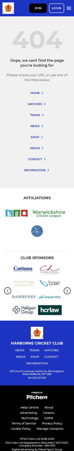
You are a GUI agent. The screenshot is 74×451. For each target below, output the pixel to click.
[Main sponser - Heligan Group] (24, 311)
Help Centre (30, 407)
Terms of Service (24, 423)
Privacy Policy (52, 423)
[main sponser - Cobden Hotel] (50, 270)
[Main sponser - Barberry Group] (24, 297)
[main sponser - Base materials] (50, 284)
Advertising (28, 413)
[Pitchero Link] (37, 398)
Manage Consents (50, 429)
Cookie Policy (21, 429)
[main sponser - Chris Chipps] (24, 284)
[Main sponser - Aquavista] (50, 297)
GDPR (48, 418)
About (48, 407)
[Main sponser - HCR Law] (50, 311)
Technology (29, 418)
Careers (48, 413)
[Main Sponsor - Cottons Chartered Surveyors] (24, 270)
